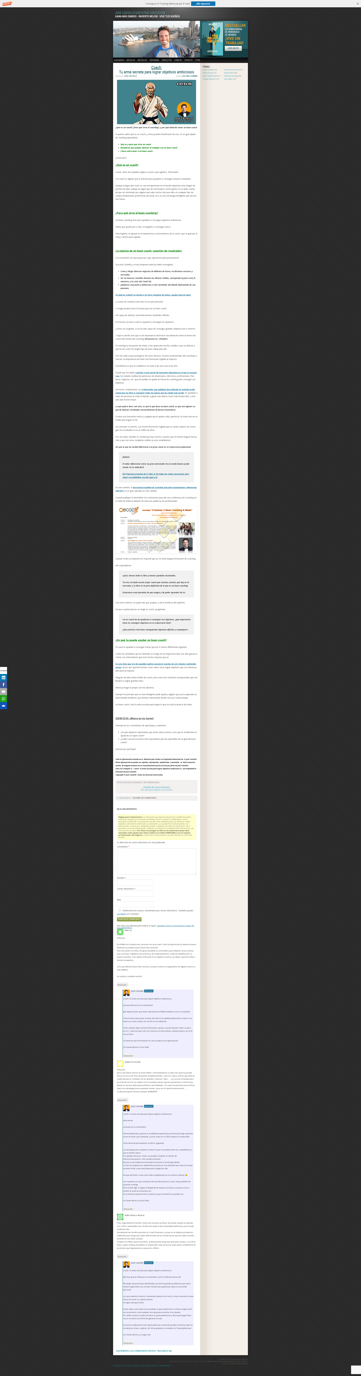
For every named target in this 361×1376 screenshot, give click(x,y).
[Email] (3, 691)
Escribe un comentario (144, 798)
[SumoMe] (3, 705)
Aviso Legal (126, 1366)
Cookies (135, 1366)
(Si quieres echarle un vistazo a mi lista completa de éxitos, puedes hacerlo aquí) (153, 295)
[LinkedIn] (3, 677)
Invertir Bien (229, 73)
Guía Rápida (119, 60)
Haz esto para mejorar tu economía (156, 788)
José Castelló (130, 76)
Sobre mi (178, 60)
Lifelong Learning (190, 76)
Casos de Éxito (208, 70)
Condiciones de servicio (149, 1366)
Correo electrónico (126, 888)
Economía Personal (231, 70)
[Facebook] (3, 684)
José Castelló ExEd (210, 76)
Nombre (121, 878)
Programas (154, 60)
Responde (121, 984)
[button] (180, 3)
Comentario (123, 846)
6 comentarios (123, 798)
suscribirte (121, 914)
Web (119, 899)
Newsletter (167, 60)
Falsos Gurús (208, 73)
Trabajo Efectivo (209, 79)
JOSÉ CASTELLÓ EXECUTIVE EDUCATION (140, 13)
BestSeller (142, 60)
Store (197, 60)
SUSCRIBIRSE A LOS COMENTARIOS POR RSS (136, 1351)
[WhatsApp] (3, 698)
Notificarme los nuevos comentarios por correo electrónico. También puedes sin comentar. (155, 912)
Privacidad (117, 1366)
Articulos (131, 60)
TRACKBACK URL (164, 1351)
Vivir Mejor (228, 79)
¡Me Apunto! (203, 3)
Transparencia (165, 1366)
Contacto (188, 60)
